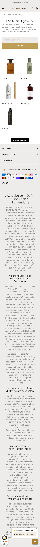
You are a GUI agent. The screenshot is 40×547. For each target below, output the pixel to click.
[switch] (4, 544)
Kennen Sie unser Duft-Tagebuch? (20, 2)
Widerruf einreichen (19, 138)
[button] (3, 8)
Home (4, 14)
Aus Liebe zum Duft (23, 167)
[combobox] (19, 40)
